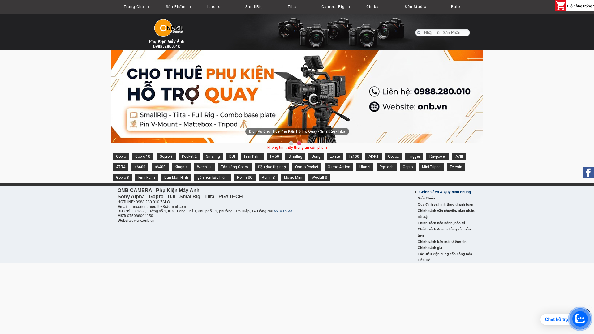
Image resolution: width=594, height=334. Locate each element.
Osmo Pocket (306, 167)
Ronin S (268, 177)
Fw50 (274, 156)
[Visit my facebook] (588, 172)
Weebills (204, 167)
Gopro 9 (166, 156)
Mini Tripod (431, 167)
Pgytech (387, 167)
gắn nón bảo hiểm (212, 177)
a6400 (160, 167)
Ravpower (437, 156)
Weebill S (319, 177)
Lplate (335, 156)
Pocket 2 (189, 156)
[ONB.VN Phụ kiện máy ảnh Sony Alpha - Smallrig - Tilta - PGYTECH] (173, 29)
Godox (393, 156)
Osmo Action (339, 167)
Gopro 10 (142, 156)
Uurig (316, 156)
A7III (459, 156)
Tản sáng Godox (235, 167)
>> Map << (283, 211)
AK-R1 (373, 156)
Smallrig (213, 156)
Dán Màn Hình (176, 177)
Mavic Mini (293, 177)
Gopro (121, 156)
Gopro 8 (122, 177)
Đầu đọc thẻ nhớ (272, 167)
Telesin (456, 167)
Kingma (181, 167)
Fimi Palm (252, 156)
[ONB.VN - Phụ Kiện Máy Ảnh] (297, 96)
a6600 (140, 167)
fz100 (354, 156)
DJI (232, 156)
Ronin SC (244, 177)
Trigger (414, 156)
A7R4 (120, 167)
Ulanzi (364, 167)
